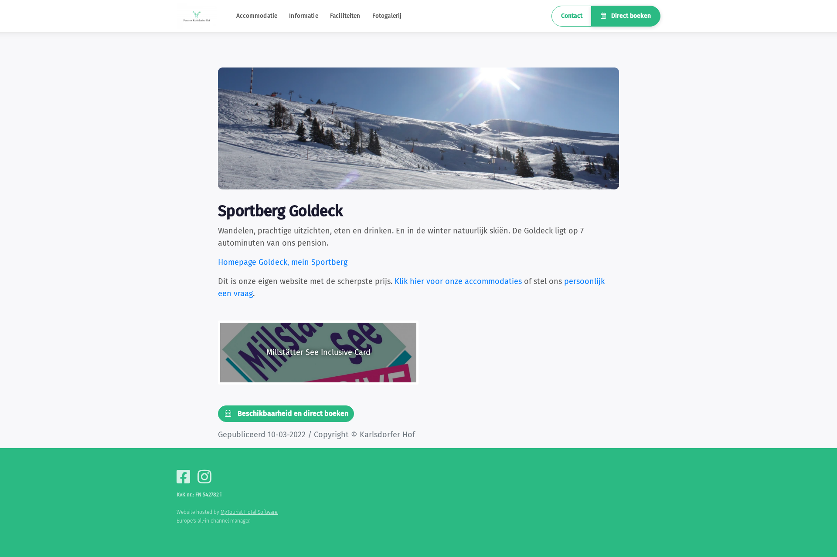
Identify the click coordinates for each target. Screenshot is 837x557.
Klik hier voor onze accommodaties (458, 281)
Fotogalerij (387, 16)
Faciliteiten (345, 16)
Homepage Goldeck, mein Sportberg (282, 262)
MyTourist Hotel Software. (249, 512)
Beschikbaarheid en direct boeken (292, 413)
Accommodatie (257, 16)
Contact (571, 16)
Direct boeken (630, 16)
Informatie (303, 16)
